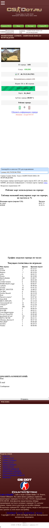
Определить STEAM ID (12, 473)
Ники (18, 26)
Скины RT (42, 26)
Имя (1, 379)
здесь (45, 183)
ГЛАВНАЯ (11, 513)
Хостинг (30, 26)
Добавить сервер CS (11, 469)
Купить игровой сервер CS (13, 475)
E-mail (2, 382)
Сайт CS (6, 456)
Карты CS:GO (8, 467)
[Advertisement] (24, 428)
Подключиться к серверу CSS (24, 79)
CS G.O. (39, 513)
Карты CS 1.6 (8, 462)
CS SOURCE (29, 513)
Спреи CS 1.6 (8, 458)
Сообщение (4, 386)
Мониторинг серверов (12, 471)
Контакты (7, 477)
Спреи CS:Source (9, 460)
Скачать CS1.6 (6, 26)
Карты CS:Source (9, 464)
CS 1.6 (19, 513)
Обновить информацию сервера (25, 112)
